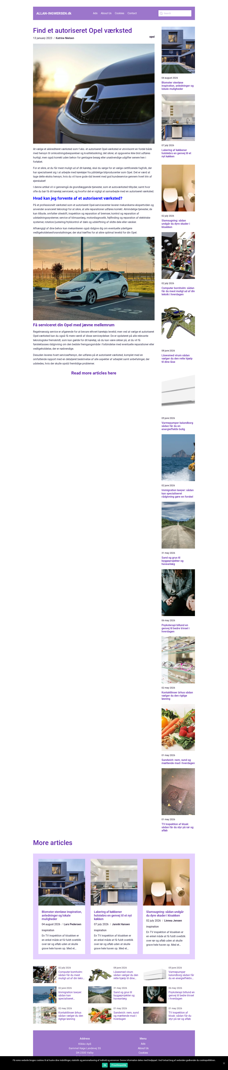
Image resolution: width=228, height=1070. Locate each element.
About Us (106, 13)
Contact (132, 13)
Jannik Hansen (121, 924)
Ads (95, 13)
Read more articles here (93, 373)
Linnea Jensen (173, 920)
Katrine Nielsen (65, 38)
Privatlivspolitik (118, 1065)
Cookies (119, 13)
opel (152, 36)
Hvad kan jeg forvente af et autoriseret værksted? (77, 198)
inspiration (48, 930)
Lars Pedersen (72, 924)
